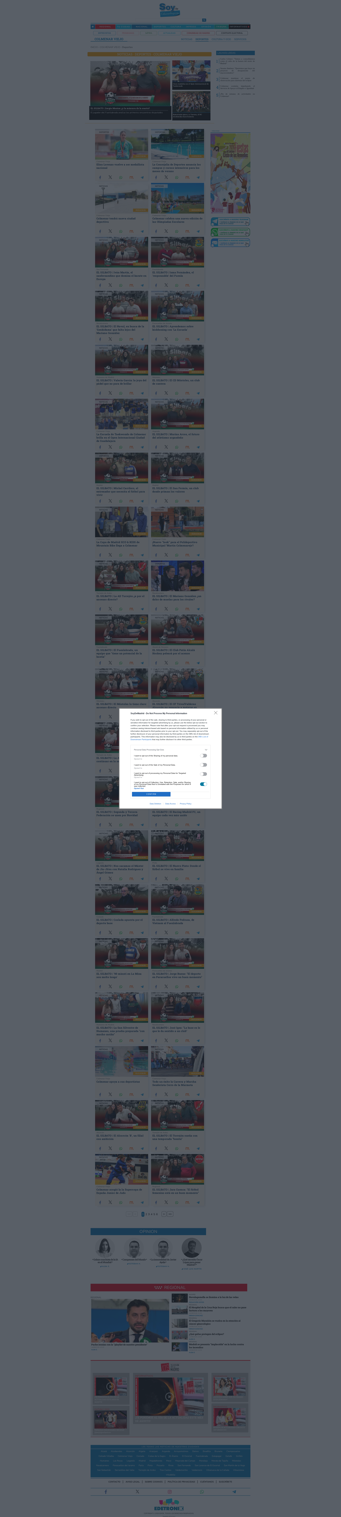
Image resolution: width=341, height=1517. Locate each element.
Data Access (170, 804)
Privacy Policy (185, 804)
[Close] (216, 713)
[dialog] (170, 758)
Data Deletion (155, 804)
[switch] (203, 755)
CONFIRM (151, 794)
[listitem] (170, 749)
